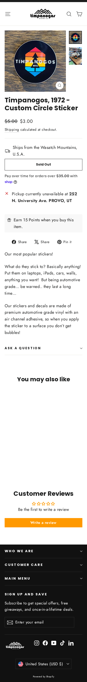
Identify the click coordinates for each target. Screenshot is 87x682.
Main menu (17, 578)
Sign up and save (26, 594)
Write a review (43, 522)
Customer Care (24, 564)
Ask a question (23, 348)
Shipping (12, 129)
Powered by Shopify (43, 676)
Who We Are (19, 551)
